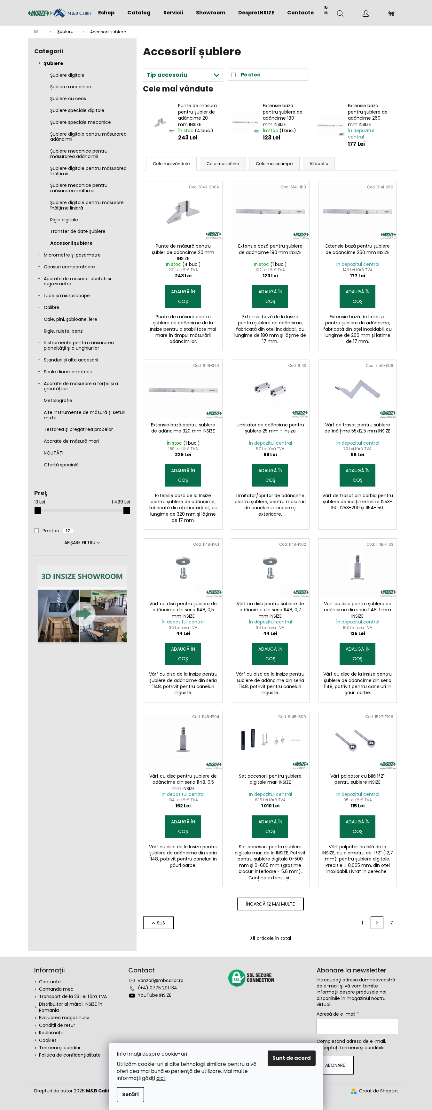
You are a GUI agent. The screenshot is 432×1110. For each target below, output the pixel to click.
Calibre (51, 307)
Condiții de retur (57, 1025)
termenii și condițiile (362, 1047)
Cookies (48, 1040)
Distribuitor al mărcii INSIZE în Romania (70, 1007)
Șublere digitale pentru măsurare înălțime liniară (87, 205)
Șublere (53, 63)
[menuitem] (106, 13)
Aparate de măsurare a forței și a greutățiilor (81, 386)
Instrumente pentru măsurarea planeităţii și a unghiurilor (79, 345)
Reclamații (51, 1032)
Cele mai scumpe (274, 164)
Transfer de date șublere (78, 231)
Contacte (50, 982)
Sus (161, 923)
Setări (130, 1094)
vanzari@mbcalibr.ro (161, 980)
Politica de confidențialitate (70, 1055)
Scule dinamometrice (68, 372)
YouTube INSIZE (154, 995)
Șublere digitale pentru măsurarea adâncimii (88, 137)
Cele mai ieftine (223, 164)
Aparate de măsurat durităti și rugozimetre (77, 281)
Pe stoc (56, 530)
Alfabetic (319, 164)
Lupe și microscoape (67, 295)
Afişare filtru (79, 542)
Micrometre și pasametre (72, 255)
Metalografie (58, 400)
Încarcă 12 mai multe (270, 904)
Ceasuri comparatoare (69, 267)
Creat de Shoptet (378, 1091)
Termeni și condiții (59, 1047)
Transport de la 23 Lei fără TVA (73, 996)
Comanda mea (56, 989)
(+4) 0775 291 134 (157, 988)
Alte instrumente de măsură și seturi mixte (84, 415)
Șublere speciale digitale (77, 110)
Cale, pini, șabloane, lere (70, 319)
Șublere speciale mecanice (80, 122)
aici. (161, 1078)
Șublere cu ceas (68, 98)
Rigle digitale (64, 220)
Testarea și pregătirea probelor (78, 429)
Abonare (335, 1065)
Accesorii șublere (71, 243)
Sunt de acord (291, 1058)
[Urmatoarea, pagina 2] (377, 922)
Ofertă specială (61, 465)
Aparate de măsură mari (71, 441)
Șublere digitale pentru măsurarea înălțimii (88, 171)
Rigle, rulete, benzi (63, 331)
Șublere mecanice (70, 86)
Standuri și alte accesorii (71, 360)
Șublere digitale (67, 75)
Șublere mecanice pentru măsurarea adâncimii (78, 154)
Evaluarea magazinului (64, 1017)
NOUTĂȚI (53, 453)
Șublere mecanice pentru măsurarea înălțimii (78, 188)
